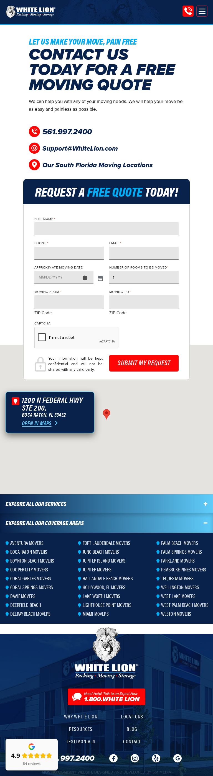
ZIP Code (43, 313)
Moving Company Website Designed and (106, 772)
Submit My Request (144, 362)
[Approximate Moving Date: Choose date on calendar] (100, 277)
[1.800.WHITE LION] (188, 11)
